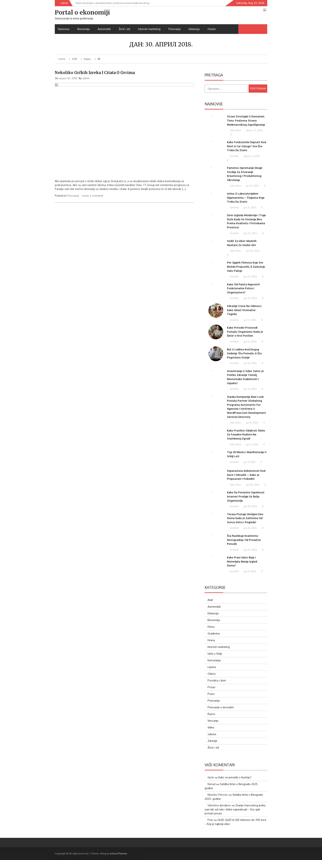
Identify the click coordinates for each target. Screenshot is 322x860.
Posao (211, 687)
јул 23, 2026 (250, 276)
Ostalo (212, 29)
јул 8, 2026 (252, 422)
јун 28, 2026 (250, 506)
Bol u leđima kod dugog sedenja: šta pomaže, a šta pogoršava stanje (244, 353)
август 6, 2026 (251, 156)
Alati (210, 599)
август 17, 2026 (254, 130)
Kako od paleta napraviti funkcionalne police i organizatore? (243, 288)
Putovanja (174, 29)
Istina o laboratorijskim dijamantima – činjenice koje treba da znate (245, 197)
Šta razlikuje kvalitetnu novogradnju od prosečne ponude (244, 539)
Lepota (212, 667)
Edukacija (194, 29)
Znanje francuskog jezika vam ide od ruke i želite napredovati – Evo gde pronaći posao (235, 809)
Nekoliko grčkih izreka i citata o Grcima (95, 72)
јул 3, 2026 (249, 461)
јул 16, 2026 (250, 341)
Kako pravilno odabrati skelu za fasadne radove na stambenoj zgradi (246, 434)
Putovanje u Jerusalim (221, 707)
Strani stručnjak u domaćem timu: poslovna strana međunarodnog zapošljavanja (246, 120)
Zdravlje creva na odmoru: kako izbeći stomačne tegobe (244, 310)
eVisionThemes (118, 853)
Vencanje (213, 720)
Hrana (211, 640)
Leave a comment (92, 195)
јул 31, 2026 (252, 185)
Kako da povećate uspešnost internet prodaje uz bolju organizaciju (245, 496)
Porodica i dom (217, 680)
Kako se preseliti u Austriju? (234, 777)
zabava (212, 734)
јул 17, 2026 (249, 319)
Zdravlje (212, 740)
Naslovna (63, 29)
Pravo (211, 693)
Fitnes (211, 626)
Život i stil (124, 29)
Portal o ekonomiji (82, 12)
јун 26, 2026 (250, 527)
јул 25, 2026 (250, 233)
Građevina (214, 633)
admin (86, 78)
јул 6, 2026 (252, 444)
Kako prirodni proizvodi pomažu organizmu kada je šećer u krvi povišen (245, 331)
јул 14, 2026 (250, 388)
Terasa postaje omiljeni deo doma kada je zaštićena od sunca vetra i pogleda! (245, 518)
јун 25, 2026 (250, 549)
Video (211, 727)
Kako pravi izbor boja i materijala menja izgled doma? (242, 561)
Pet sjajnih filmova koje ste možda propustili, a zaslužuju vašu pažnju (246, 266)
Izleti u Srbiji (215, 653)
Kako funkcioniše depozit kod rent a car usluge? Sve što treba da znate (246, 146)
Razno (211, 714)
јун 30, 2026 (252, 484)
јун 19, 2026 (249, 571)
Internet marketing (149, 29)
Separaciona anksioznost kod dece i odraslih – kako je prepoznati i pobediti (246, 474)
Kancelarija (214, 660)
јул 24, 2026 (253, 250)
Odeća (211, 673)
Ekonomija (83, 29)
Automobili (104, 29)
